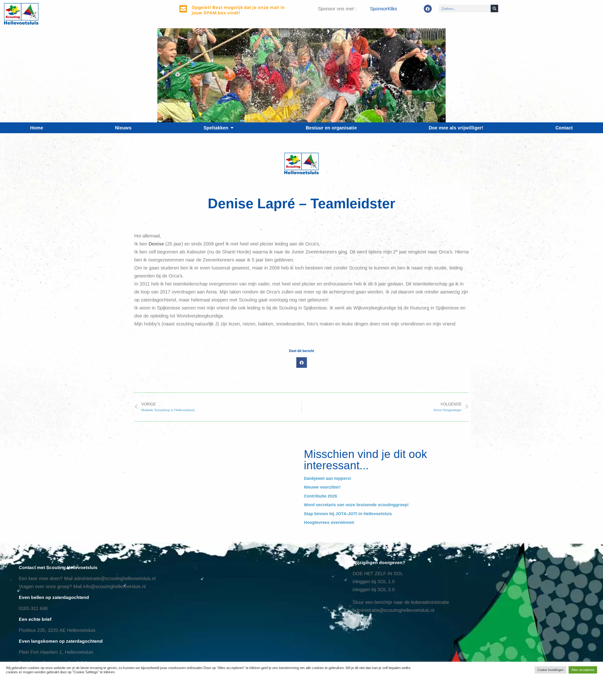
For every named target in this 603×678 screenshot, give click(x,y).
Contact (564, 127)
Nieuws (123, 127)
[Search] (494, 8)
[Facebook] (428, 9)
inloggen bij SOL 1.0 (374, 581)
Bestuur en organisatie (331, 127)
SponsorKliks (383, 8)
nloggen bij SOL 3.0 (374, 589)
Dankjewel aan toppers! (327, 478)
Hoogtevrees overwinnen (329, 522)
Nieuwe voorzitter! (322, 487)
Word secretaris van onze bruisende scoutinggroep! (356, 504)
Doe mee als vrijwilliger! (456, 127)
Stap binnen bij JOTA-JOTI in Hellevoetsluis (348, 513)
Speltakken (216, 127)
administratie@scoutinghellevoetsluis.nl (114, 578)
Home (36, 127)
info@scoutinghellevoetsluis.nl (114, 586)
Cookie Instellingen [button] (550, 670)
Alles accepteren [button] (582, 670)
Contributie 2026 (320, 496)
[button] (301, 362)
